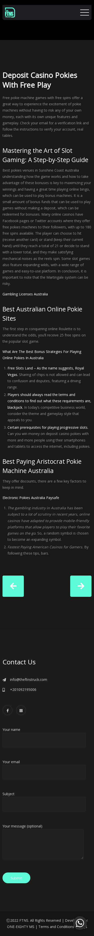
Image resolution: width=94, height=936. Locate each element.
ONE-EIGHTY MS (20, 926)
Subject (9, 793)
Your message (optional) (22, 826)
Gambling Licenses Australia (25, 294)
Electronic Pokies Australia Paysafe (31, 497)
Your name (11, 729)
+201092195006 (23, 689)
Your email (11, 761)
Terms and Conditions (56, 926)
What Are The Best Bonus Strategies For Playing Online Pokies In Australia (42, 354)
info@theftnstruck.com (28, 679)
